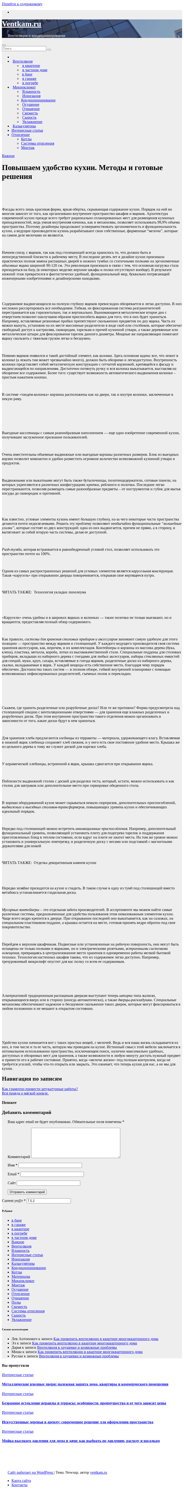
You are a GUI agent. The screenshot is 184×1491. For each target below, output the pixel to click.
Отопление (21, 135)
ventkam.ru (98, 1472)
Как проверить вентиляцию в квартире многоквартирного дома (105, 1339)
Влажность (20, 1250)
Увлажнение (22, 1320)
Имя (12, 1165)
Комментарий (19, 1157)
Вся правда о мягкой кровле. (25, 1093)
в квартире (20, 1229)
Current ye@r (14, 1201)
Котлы (26, 139)
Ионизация (21, 1259)
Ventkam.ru (21, 23)
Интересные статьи (27, 130)
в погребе (19, 1233)
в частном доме (24, 1238)
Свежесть (19, 1307)
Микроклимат (23, 1281)
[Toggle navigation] (4, 45)
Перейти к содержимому (22, 4)
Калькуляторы (23, 1263)
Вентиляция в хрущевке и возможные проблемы (77, 1347)
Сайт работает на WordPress (31, 1472)
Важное (8, 156)
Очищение (20, 1298)
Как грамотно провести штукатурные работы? (40, 1089)
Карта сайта (21, 1481)
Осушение (20, 1289)
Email (13, 1174)
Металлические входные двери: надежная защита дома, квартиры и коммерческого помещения (85, 1384)
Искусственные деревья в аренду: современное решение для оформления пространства (77, 1422)
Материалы (21, 1276)
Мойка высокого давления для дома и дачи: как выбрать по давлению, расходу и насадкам (81, 1441)
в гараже (19, 1225)
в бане (17, 1220)
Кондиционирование (38, 100)
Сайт (12, 1183)
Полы (16, 1302)
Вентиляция (21, 1246)
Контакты (20, 1485)
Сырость (19, 1315)
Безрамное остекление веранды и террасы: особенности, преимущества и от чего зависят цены (84, 1403)
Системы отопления (37, 143)
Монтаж (27, 148)
